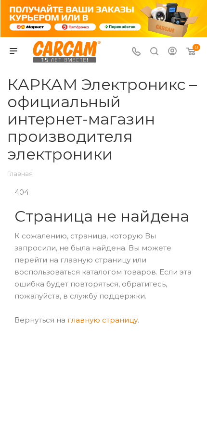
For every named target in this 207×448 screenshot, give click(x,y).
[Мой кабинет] (172, 52)
